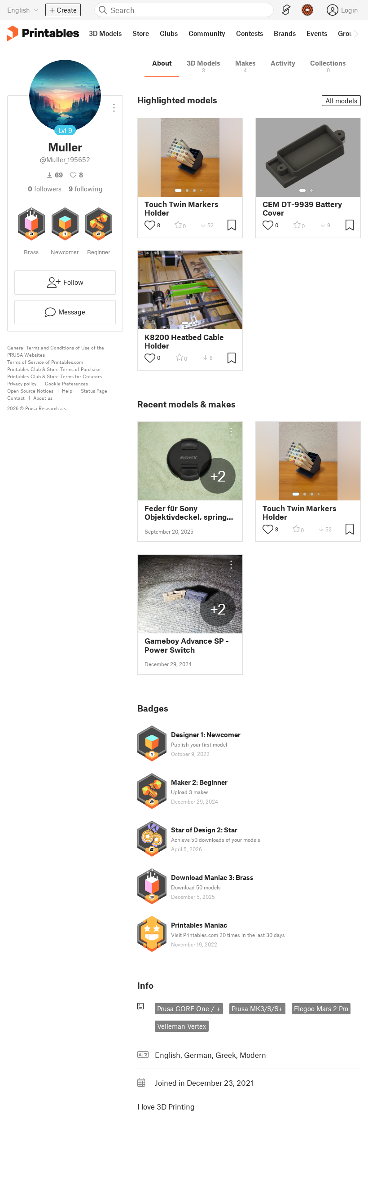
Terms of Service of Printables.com (45, 362)
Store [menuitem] (140, 33)
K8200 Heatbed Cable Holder (184, 341)
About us (43, 398)
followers (44, 189)
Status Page (94, 391)
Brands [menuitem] (285, 33)
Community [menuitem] (206, 33)
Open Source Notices (30, 391)
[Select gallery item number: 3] (194, 190)
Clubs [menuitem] (169, 33)
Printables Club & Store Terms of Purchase (54, 369)
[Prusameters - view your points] (307, 10)
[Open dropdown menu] (114, 104)
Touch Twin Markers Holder (182, 208)
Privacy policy (21, 383)
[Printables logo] (43, 33)
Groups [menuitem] (349, 33)
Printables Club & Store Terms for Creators (54, 376)
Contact (16, 398)
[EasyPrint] (286, 10)
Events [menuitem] (317, 33)
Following (86, 189)
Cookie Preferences (66, 383)
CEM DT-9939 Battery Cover (302, 208)
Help (67, 391)
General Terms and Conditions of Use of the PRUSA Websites (55, 351)
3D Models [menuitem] (105, 33)
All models (341, 101)
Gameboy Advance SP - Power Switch (187, 645)
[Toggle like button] (150, 225)
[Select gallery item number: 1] (178, 190)
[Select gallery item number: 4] (201, 190)
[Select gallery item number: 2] (187, 190)
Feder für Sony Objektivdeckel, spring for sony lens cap (186, 512)
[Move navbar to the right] (355, 33)
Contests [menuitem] (249, 33)
